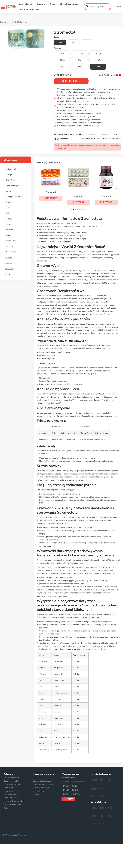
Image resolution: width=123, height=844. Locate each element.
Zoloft (8, 224)
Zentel (8, 207)
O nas (52, 4)
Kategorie (41, 4)
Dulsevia (9, 268)
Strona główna (25, 4)
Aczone (8, 263)
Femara (8, 257)
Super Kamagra (12, 185)
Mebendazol (10, 169)
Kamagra (9, 174)
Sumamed (51, 192)
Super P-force (11, 241)
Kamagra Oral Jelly (13, 196)
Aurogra (8, 218)
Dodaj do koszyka (71, 81)
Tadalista (9, 246)
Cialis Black (10, 180)
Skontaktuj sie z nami (69, 4)
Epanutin (106, 196)
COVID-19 (15, 22)
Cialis (7, 213)
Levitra (8, 274)
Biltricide (9, 229)
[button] (50, 198)
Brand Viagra (11, 252)
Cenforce (9, 202)
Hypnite (78, 196)
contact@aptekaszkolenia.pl (74, 781)
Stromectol (10, 191)
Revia (7, 235)
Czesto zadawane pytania (30, 9)
